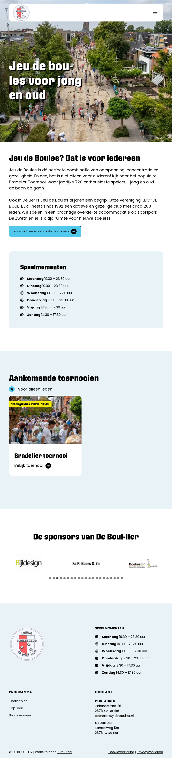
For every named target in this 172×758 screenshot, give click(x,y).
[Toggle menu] (155, 12)
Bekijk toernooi (32, 465)
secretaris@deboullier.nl (114, 715)
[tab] (50, 578)
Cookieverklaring (121, 752)
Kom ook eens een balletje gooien (41, 231)
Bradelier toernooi (41, 455)
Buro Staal (64, 752)
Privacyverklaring (150, 752)
